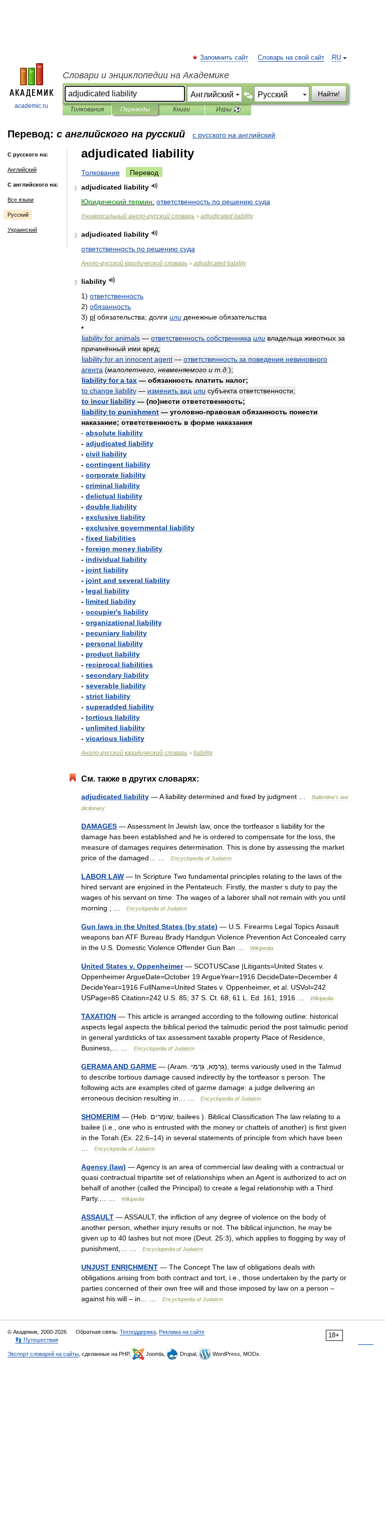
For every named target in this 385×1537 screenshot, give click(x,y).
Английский (22, 170)
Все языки (21, 200)
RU (336, 57)
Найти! (329, 94)
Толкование (100, 173)
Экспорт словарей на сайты (43, 1354)
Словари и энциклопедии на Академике (146, 75)
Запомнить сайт (224, 57)
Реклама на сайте (182, 1332)
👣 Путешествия (36, 1340)
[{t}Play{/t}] (154, 186)
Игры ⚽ (228, 109)
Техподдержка (138, 1332)
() (149, 927)
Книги (181, 109)
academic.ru (31, 105)
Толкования (87, 109)
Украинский (22, 230)
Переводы (135, 109)
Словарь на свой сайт (291, 57)
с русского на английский (233, 135)
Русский (18, 215)
